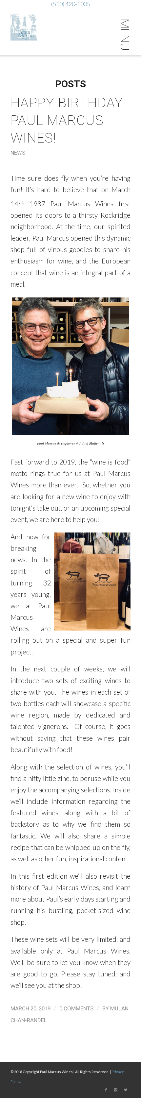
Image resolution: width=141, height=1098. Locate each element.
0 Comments (76, 1008)
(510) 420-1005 (70, 4)
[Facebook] (106, 1090)
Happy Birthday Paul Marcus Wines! (66, 120)
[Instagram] (116, 1090)
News (17, 153)
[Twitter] (126, 1090)
